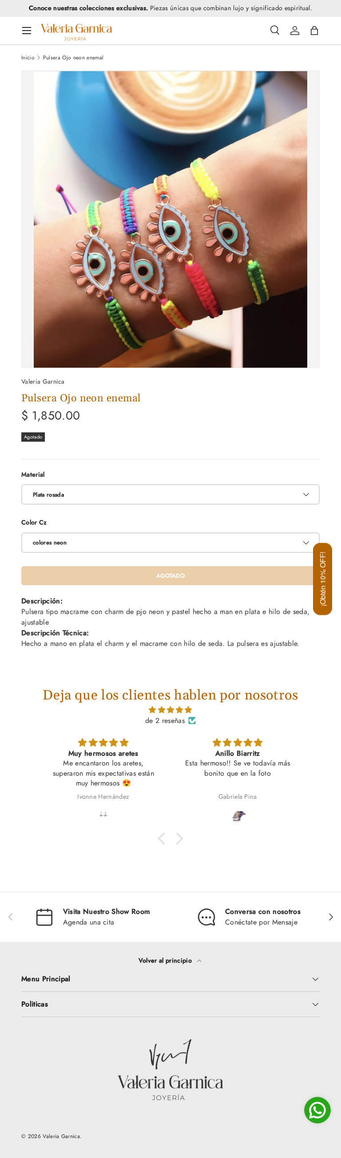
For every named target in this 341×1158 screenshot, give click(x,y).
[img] (170, 709)
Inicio (28, 57)
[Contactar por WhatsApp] (317, 1110)
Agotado (170, 575)
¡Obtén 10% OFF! (322, 579)
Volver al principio (166, 960)
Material (33, 474)
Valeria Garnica (43, 381)
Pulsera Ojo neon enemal (73, 57)
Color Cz (34, 522)
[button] (314, 30)
